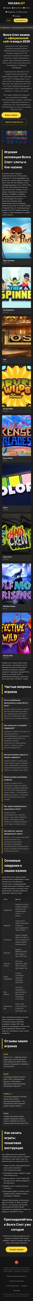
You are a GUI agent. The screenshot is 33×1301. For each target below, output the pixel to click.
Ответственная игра (12, 1286)
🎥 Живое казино (22, 12)
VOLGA (16, 3)
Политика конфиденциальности (16, 1276)
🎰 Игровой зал (17, 8)
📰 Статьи (26, 8)
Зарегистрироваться (14, 122)
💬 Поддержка (10, 12)
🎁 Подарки (7, 8)
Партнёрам (16, 1290)
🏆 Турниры (16, 16)
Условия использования (16, 1281)
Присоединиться (20, 20)
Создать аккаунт (16, 1249)
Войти (9, 20)
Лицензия (24, 1286)
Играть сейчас (11, 115)
